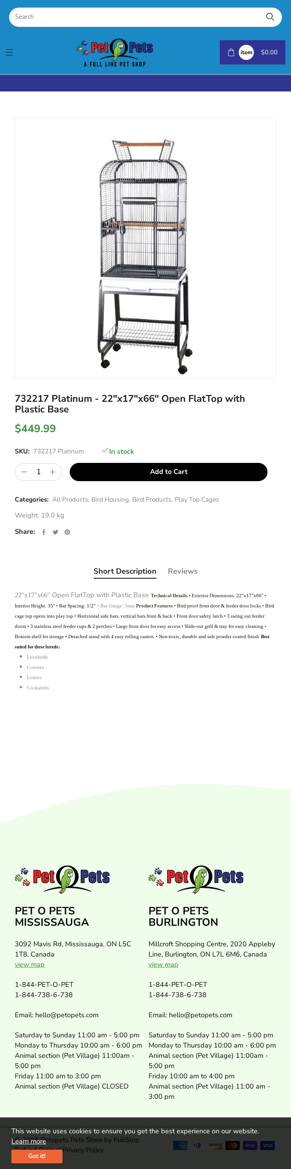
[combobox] (145, 17)
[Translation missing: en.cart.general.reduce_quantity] (24, 472)
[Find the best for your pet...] (270, 17)
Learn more (28, 1141)
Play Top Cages (197, 499)
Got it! (36, 1156)
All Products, (70, 499)
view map (30, 964)
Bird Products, (152, 499)
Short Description (125, 571)
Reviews (183, 571)
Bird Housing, (110, 499)
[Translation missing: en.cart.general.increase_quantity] (52, 472)
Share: (25, 531)
